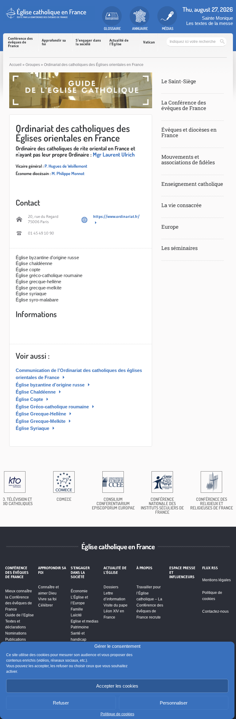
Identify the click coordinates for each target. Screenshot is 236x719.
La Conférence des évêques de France (183, 105)
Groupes (33, 65)
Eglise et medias (84, 621)
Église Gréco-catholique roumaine (53, 406)
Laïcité (76, 615)
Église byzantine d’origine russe (51, 384)
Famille (77, 609)
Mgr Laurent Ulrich (114, 154)
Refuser (61, 702)
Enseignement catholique (192, 183)
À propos (144, 568)
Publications (15, 639)
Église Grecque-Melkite (41, 421)
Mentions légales (216, 580)
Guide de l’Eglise (19, 615)
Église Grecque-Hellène (41, 413)
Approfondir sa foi (54, 42)
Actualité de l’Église (118, 42)
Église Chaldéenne (36, 391)
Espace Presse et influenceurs (182, 572)
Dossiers (111, 587)
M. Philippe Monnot (68, 173)
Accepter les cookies (117, 685)
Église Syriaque (33, 428)
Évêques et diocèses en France (189, 132)
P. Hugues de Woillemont (66, 166)
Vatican (149, 42)
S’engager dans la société (88, 42)
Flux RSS (210, 568)
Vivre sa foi (47, 599)
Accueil (15, 65)
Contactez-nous (215, 611)
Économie (79, 591)
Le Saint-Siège (178, 81)
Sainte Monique (217, 18)
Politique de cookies (117, 714)
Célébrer (45, 605)
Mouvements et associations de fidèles (188, 159)
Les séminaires (179, 247)
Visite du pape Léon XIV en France (116, 611)
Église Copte (30, 399)
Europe (170, 226)
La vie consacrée (181, 205)
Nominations (15, 633)
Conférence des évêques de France (20, 42)
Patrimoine (80, 627)
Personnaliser (173, 702)
